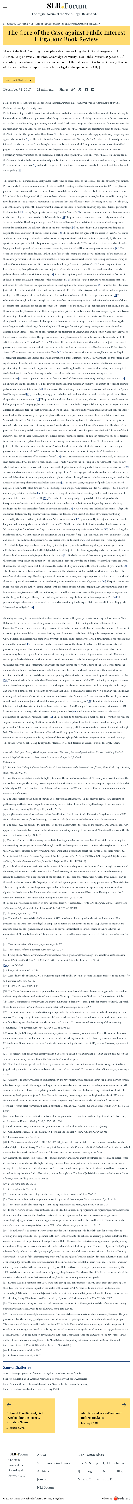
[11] (117, 248)
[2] (27, 139)
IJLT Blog (85, 1471)
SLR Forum (22, 23)
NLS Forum (45, 1487)
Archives (43, 1471)
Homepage (9, 23)
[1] (57, 134)
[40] (74, 711)
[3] (34, 165)
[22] (38, 399)
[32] (65, 555)
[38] (5, 680)
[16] (115, 295)
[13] (51, 274)
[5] (42, 196)
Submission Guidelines (53, 1463)
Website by (106, 1498)
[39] (88, 701)
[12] (95, 264)
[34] (104, 581)
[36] (32, 607)
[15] (99, 285)
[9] (74, 227)
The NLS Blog (88, 1463)
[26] (39, 493)
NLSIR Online (88, 1479)
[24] (127, 467)
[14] (67, 279)
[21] (28, 394)
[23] (58, 456)
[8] (63, 217)
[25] (63, 482)
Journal (42, 1479)
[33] (125, 566)
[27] (45, 498)
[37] (29, 644)
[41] (50, 716)
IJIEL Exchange (114, 1463)
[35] (115, 597)
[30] (106, 529)
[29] (78, 519)
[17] (59, 352)
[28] (70, 508)
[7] (78, 212)
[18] (20, 378)
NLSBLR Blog (113, 1471)
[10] (59, 232)
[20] (41, 389)
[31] (85, 539)
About (41, 1454)
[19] (123, 378)
